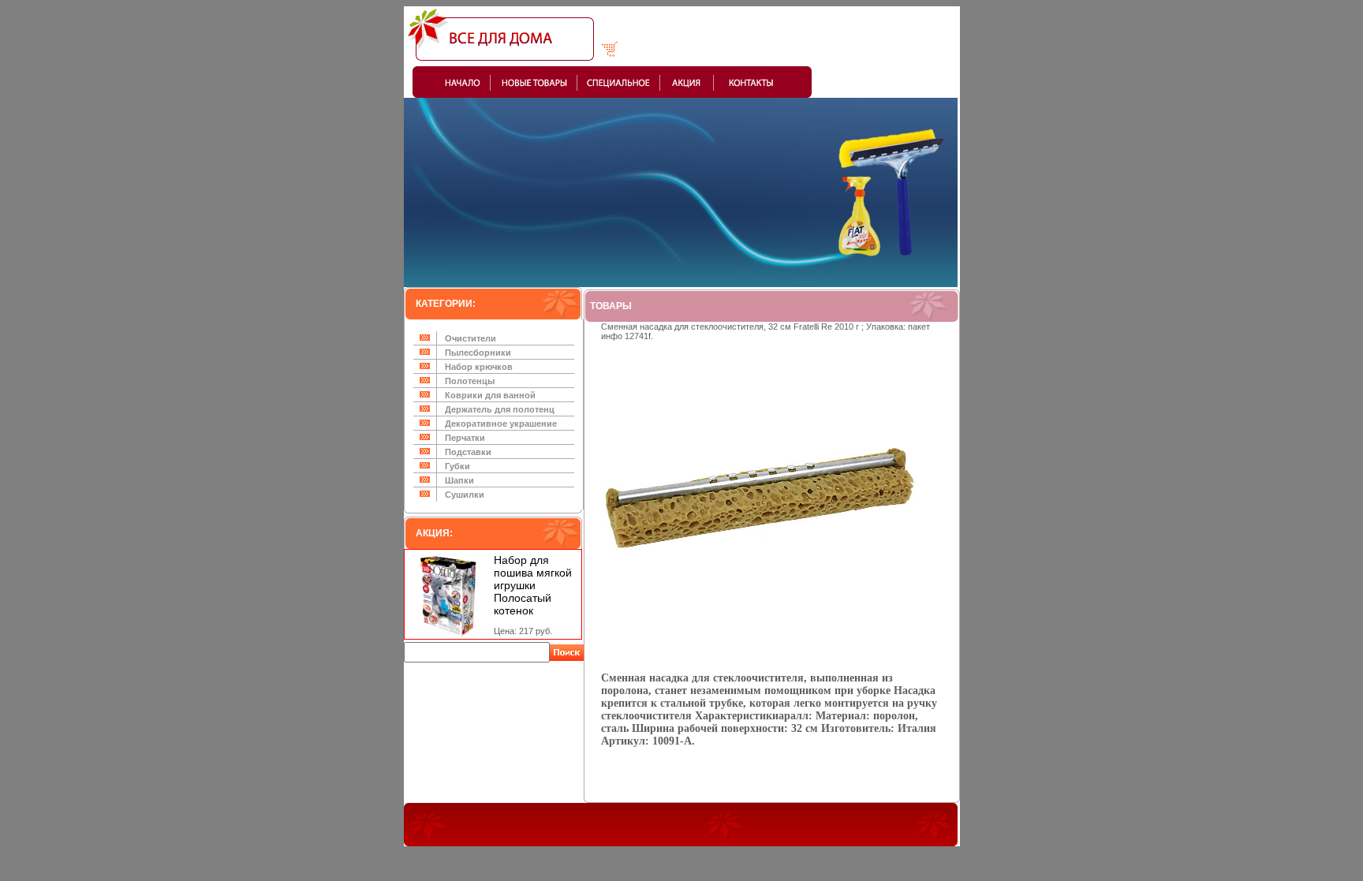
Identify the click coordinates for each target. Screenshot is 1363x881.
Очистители (470, 338)
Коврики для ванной (490, 395)
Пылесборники (478, 352)
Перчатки (465, 437)
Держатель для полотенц (500, 409)
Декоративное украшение (501, 423)
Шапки (459, 480)
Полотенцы (470, 381)
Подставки (468, 452)
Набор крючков (479, 366)
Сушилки (464, 494)
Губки (457, 466)
